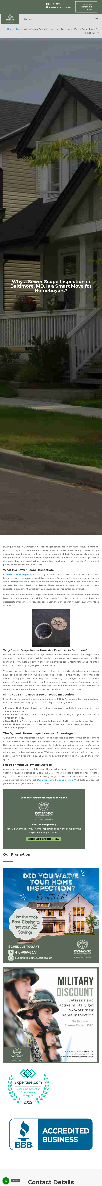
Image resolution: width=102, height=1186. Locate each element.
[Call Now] (5, 1180)
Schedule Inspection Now (86, 7)
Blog (18, 29)
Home (10, 29)
